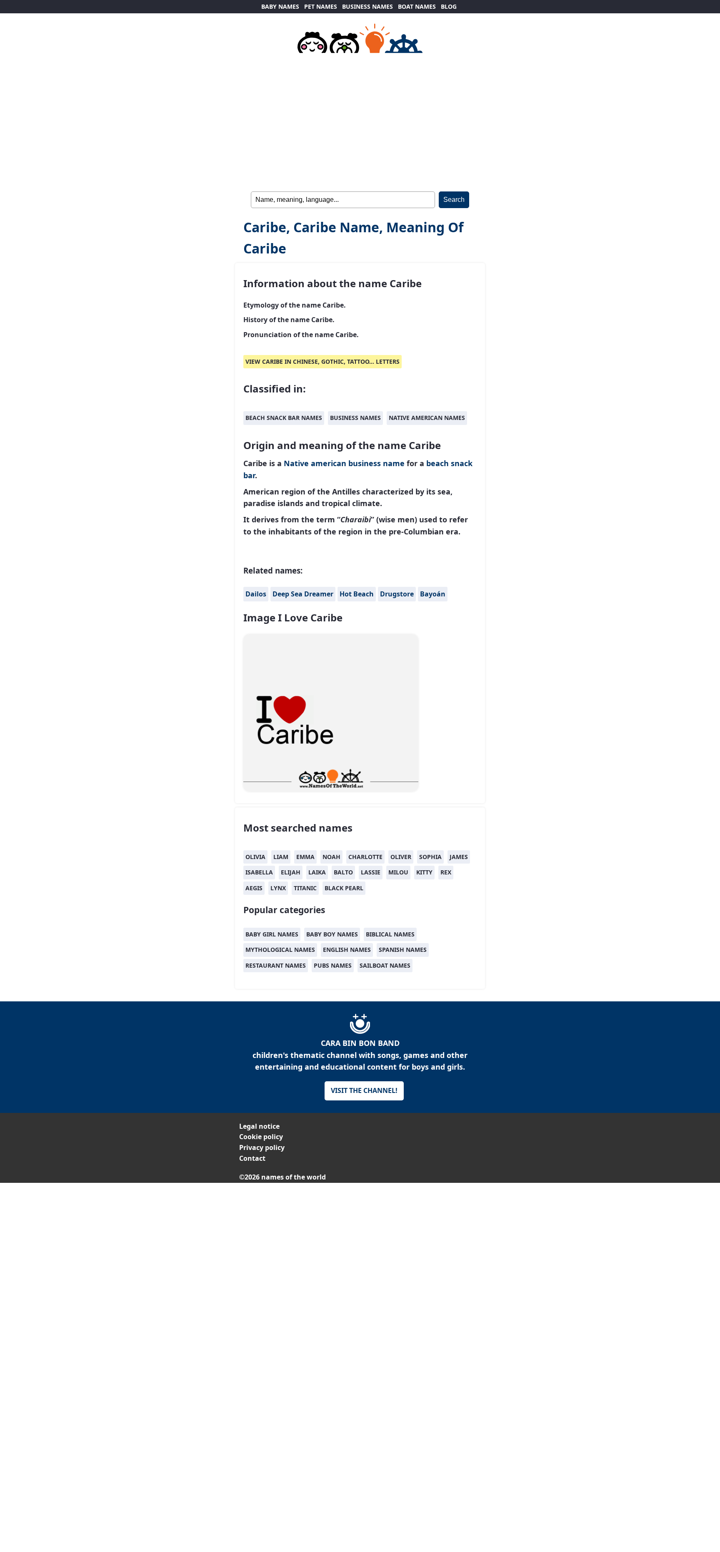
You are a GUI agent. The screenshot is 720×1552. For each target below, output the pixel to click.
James (459, 857)
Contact (252, 1158)
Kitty (424, 872)
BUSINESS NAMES (367, 6)
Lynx (278, 888)
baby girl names (271, 934)
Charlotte (365, 857)
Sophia (430, 857)
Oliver (400, 857)
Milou (398, 872)
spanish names (403, 950)
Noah (331, 857)
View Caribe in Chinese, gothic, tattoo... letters (322, 361)
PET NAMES (320, 6)
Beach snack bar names (283, 418)
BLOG (449, 6)
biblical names (390, 934)
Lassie (370, 872)
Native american (315, 463)
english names (347, 950)
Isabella (259, 872)
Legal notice (259, 1126)
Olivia (255, 857)
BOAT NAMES (417, 6)
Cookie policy (261, 1136)
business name (376, 463)
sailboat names (385, 965)
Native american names (427, 418)
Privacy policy (262, 1147)
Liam (280, 857)
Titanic (305, 888)
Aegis (253, 888)
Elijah (290, 872)
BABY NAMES (280, 6)
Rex (445, 872)
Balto (343, 872)
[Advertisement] (360, 120)
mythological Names (280, 950)
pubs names (333, 965)
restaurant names (275, 965)
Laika (317, 872)
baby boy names (332, 934)
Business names (355, 418)
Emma (305, 857)
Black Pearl (344, 888)
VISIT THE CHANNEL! (364, 1090)
